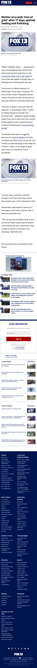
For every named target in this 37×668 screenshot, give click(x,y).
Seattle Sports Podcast (23, 600)
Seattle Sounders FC (22, 566)
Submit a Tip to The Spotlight (22, 554)
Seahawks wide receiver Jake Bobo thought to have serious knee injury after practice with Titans (23, 280)
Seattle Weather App (7, 566)
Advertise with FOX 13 (7, 480)
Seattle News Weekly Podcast (23, 597)
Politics (3, 506)
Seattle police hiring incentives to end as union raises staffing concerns (12, 380)
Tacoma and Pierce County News (22, 466)
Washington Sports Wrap (22, 580)
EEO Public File (5, 486)
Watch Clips (4, 538)
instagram (12, 648)
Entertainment (5, 510)
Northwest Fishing (22, 589)
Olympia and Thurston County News (23, 473)
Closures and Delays (7, 571)
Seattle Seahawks (22, 562)
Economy (4, 602)
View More (31, 362)
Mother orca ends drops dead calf (11, 53)
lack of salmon (18, 137)
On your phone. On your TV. (15, 256)
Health (3, 518)
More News (5, 497)
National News (5, 504)
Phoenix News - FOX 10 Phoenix (23, 492)
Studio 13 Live (6, 536)
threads (21, 648)
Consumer (4, 516)
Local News (4, 500)
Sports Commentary (22, 583)
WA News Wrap (5, 502)
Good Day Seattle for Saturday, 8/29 (11, 409)
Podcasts (20, 594)
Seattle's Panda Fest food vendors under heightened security (12, 396)
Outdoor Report (21, 524)
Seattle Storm (21, 569)
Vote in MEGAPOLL (22, 507)
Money (4, 594)
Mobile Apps (4, 459)
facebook (15, 648)
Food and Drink (5, 512)
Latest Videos (6, 406)
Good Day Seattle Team (22, 504)
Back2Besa (20, 529)
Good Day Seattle (21, 498)
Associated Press (14, 27)
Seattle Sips (4, 546)
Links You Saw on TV (7, 467)
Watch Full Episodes (22, 542)
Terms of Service (20, 349)
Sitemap (3, 531)
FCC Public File (5, 484)
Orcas (20, 27)
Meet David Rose (22, 544)
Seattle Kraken (21, 571)
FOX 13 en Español (6, 527)
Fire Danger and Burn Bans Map (7, 578)
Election (3, 508)
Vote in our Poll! (11, 356)
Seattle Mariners (21, 564)
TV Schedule (4, 469)
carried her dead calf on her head (15, 76)
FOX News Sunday (6, 529)
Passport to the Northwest (5, 549)
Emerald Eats (5, 544)
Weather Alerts (5, 569)
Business (3, 600)
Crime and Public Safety (21, 546)
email (28, 648)
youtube (8, 648)
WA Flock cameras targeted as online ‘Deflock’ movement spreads (11, 388)
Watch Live (29, 3)
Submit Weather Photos (21, 518)
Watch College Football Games (7, 619)
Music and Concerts (6, 514)
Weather (4, 560)
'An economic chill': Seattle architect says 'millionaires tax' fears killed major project (23, 303)
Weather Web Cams (6, 562)
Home (3, 455)
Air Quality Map (5, 573)
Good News (4, 525)
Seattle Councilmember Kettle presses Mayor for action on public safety (22, 311)
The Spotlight (22, 536)
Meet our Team (5, 465)
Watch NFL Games (6, 616)
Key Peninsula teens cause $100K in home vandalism (12, 373)
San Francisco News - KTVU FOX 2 (23, 484)
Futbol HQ (20, 587)
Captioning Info (5, 482)
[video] (31, 410)
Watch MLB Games (6, 622)
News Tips (4, 457)
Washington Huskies (22, 575)
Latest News (6, 361)
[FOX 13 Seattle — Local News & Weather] (6, 3)
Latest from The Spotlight (21, 539)
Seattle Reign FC (21, 573)
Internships (4, 476)
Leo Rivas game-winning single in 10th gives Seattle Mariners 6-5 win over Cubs (22, 287)
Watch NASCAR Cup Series (6, 625)
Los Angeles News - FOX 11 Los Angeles (22, 488)
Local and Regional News (23, 456)
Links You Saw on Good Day (22, 526)
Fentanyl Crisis (21, 552)
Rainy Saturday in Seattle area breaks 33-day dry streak (13, 432)
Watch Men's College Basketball (7, 630)
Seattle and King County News (21, 462)
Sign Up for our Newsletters (5, 462)
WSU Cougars (21, 577)
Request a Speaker (6, 478)
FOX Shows (4, 472)
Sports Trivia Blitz (22, 585)
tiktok (18, 648)
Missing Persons (21, 550)
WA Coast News (21, 482)
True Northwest (21, 516)
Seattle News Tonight (23, 459)
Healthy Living (5, 520)
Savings (3, 604)
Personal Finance (6, 596)
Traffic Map (4, 564)
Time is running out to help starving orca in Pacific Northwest (16, 180)
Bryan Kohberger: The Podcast (23, 606)
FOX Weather (5, 584)
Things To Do (21, 514)
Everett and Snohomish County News (23, 469)
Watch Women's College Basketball (6, 634)
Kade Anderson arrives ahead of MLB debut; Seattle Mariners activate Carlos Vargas (23, 295)
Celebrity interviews (6, 552)
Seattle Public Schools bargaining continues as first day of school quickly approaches (13, 440)
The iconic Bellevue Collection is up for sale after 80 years (13, 365)
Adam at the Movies (22, 512)
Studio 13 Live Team (7, 540)
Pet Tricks (20, 509)
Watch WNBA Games (7, 637)
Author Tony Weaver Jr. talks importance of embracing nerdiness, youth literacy (13, 417)
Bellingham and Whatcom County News (22, 478)
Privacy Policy (20, 347)
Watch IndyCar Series (7, 628)
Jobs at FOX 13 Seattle (7, 474)
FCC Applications (6, 488)
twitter (25, 648)
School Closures (21, 522)
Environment (4, 523)
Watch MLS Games (6, 639)
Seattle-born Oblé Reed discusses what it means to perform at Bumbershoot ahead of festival (13, 426)
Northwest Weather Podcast (22, 602)
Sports (19, 560)
